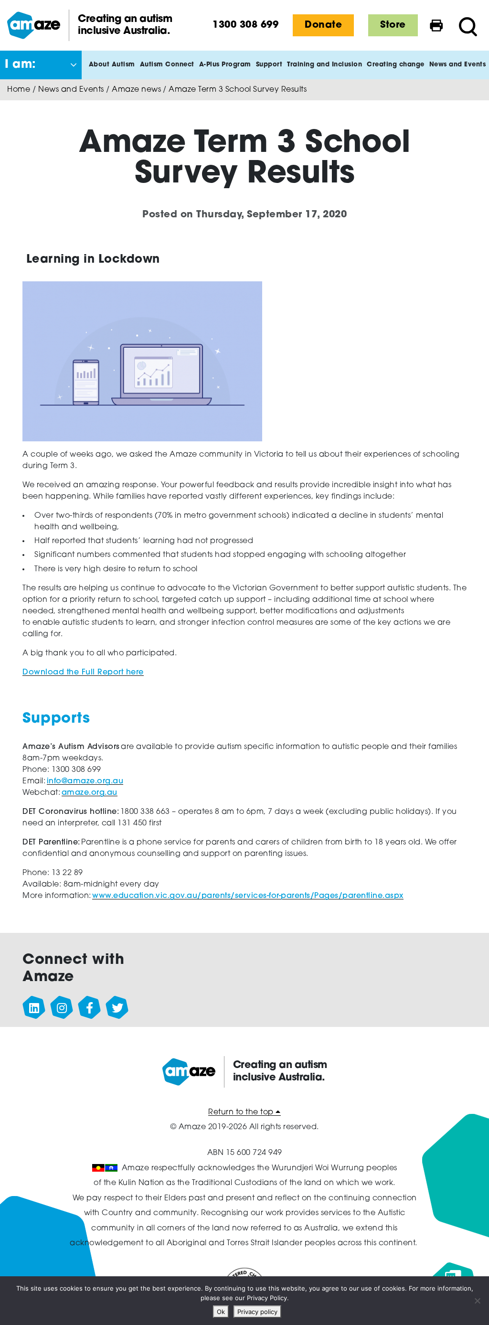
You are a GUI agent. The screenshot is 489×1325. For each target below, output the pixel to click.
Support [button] (269, 65)
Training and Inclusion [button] (324, 65)
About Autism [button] (112, 65)
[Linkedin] (34, 1008)
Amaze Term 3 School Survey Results (238, 90)
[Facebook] (90, 1008)
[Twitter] (117, 1008)
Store (393, 25)
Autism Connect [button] (167, 65)
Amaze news (136, 90)
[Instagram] (62, 1008)
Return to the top (242, 1112)
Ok (221, 1311)
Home (18, 90)
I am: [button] (20, 65)
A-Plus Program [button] (225, 65)
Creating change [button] (396, 65)
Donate (323, 25)
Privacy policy (257, 1311)
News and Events (71, 90)
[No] (477, 1300)
